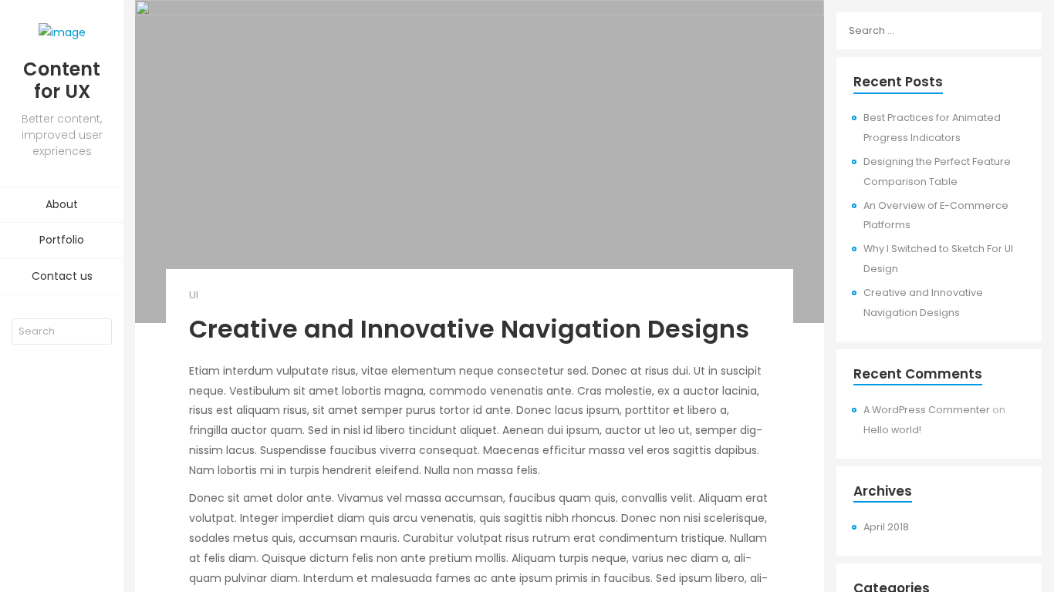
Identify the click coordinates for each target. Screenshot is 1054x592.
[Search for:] (939, 30)
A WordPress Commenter (926, 409)
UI (193, 295)
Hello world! (892, 429)
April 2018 (886, 526)
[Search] (100, 331)
